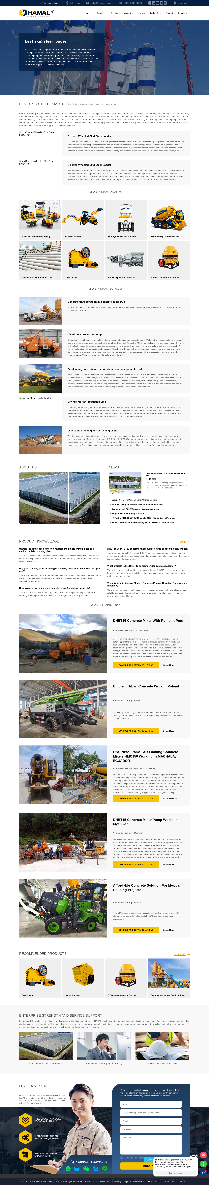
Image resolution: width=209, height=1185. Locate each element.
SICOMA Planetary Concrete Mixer (55, 55)
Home (87, 13)
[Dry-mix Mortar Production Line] (40, 409)
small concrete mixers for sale (58, 122)
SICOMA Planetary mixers (107, 116)
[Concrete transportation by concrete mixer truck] (40, 311)
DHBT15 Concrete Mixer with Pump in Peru (148, 620)
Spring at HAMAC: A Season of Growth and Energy (136, 509)
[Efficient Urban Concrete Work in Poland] (63, 709)
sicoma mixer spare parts (83, 116)
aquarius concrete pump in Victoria (170, 119)
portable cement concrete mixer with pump (108, 119)
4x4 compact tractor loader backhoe (71, 119)
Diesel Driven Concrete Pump (77, 52)
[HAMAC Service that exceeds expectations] (162, 1046)
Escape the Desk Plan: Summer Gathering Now (134, 500)
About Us (128, 13)
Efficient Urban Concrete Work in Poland (146, 686)
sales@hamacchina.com (102, 3)
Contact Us (183, 13)
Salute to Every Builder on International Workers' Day (137, 504)
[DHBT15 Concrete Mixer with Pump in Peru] (63, 643)
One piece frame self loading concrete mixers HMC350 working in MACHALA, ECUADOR (145, 756)
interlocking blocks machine (31, 122)
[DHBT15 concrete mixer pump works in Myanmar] (63, 842)
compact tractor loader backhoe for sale (164, 116)
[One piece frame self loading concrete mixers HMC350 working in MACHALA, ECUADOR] (63, 775)
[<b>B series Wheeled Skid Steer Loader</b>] (40, 172)
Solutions (115, 13)
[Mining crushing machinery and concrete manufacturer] (36, 13)
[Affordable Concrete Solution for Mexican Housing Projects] (63, 908)
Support (169, 13)
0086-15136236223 (133, 3)
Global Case (155, 13)
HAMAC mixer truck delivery (50, 52)
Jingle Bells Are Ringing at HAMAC (128, 513)
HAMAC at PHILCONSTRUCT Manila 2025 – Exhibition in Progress (143, 518)
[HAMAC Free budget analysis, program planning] (104, 1046)
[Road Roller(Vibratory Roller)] (40, 214)
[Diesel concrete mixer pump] (40, 344)
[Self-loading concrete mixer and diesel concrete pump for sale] (40, 378)
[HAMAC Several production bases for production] (46, 1046)
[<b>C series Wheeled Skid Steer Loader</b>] (40, 143)
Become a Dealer (52, 3)
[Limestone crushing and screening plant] (40, 440)
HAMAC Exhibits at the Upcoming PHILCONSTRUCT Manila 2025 (143, 522)
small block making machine (140, 119)
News (142, 13)
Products (101, 13)
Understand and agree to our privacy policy (143, 1158)
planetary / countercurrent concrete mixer (52, 116)
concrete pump (31, 55)
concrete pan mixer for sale (133, 116)
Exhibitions (75, 3)
